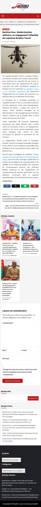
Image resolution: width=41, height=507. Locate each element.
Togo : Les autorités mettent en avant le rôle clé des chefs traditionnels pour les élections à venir (22, 205)
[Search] (38, 16)
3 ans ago (6, 41)
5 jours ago (27, 253)
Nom (4, 350)
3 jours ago (7, 255)
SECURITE (33, 236)
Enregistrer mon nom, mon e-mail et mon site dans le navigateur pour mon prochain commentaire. (20, 372)
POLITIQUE (6, 29)
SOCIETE (5, 238)
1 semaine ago (7, 297)
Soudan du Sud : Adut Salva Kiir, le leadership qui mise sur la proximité (19, 440)
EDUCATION (6, 236)
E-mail (24, 350)
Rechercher (6, 391)
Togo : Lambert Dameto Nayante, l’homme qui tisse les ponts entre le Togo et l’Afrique (20, 434)
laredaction (12, 41)
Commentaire (8, 323)
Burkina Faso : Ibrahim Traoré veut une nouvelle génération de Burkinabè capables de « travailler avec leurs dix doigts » (10, 248)
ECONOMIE (6, 278)
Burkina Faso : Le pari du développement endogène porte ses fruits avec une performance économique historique (9, 289)
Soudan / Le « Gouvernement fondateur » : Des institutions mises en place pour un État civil (31, 247)
